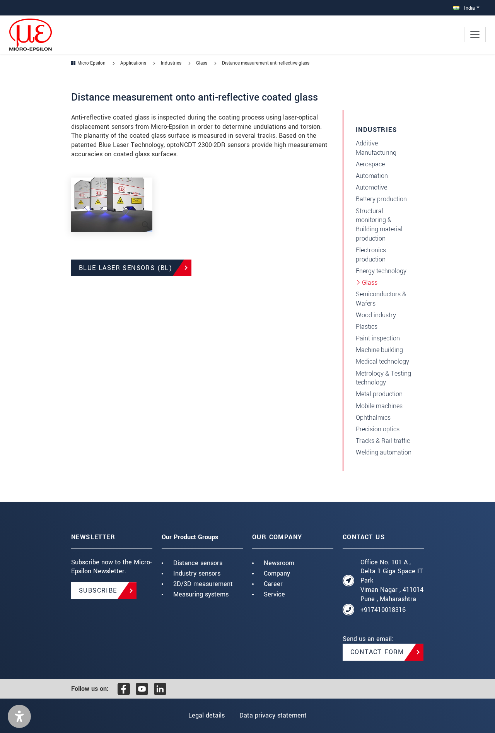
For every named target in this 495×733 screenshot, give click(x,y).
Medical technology (382, 361)
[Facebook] (124, 689)
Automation (372, 175)
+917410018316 (383, 609)
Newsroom (279, 563)
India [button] (469, 8)
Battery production (381, 199)
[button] (19, 716)
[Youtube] (142, 689)
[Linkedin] (160, 689)
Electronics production (371, 255)
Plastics (366, 326)
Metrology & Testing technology (383, 378)
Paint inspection (378, 338)
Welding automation (383, 452)
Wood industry (376, 315)
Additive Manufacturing (376, 148)
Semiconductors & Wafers (381, 299)
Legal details (206, 715)
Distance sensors (197, 563)
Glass (369, 282)
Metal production (379, 394)
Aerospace (370, 164)
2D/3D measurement (203, 584)
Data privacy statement (273, 715)
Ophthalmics (373, 417)
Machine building (379, 349)
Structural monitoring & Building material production (379, 225)
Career (273, 584)
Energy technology (381, 271)
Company (277, 573)
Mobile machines (379, 406)
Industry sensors (196, 573)
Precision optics (377, 429)
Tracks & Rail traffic (383, 440)
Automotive (371, 187)
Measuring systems (201, 594)
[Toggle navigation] (475, 34)
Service (274, 594)
